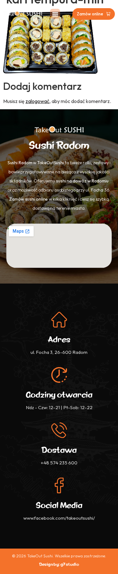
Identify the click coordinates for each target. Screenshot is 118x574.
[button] (55, 14)
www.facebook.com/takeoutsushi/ (59, 518)
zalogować (37, 101)
